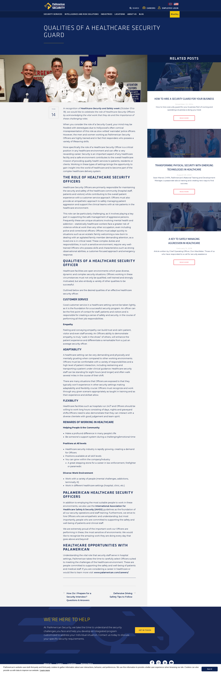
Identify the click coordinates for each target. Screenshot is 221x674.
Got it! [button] (209, 669)
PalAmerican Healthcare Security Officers (98, 494)
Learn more (45, 670)
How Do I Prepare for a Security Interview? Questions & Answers (79, 596)
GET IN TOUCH (145, 630)
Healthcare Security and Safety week (100, 108)
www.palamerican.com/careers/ (111, 572)
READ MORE (184, 118)
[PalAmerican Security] (56, 6)
